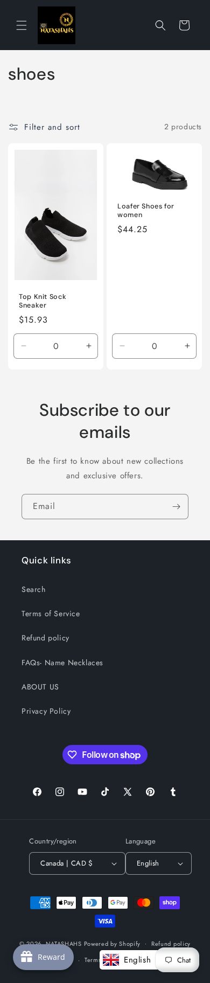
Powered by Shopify (112, 943)
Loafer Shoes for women (145, 210)
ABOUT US (40, 686)
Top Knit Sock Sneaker (42, 300)
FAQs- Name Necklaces (62, 662)
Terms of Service (51, 613)
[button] (21, 25)
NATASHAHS (64, 943)
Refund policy (45, 637)
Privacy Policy (46, 711)
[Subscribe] (176, 506)
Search (34, 589)
